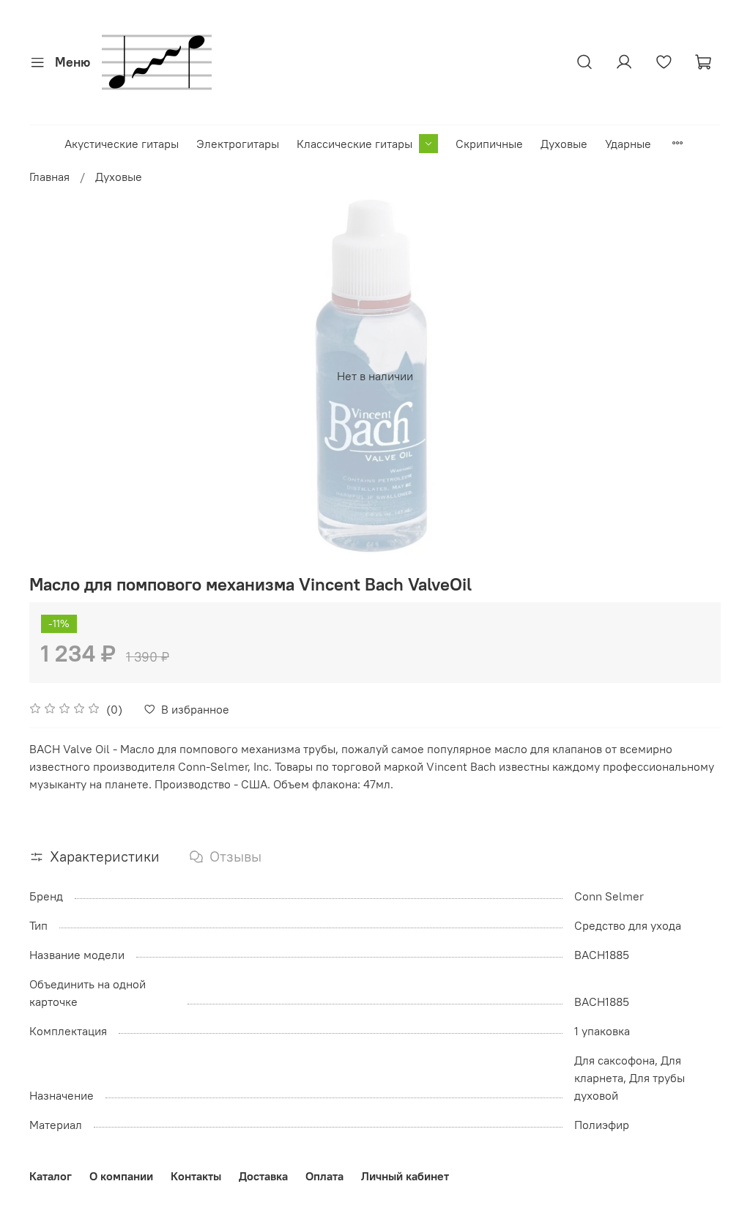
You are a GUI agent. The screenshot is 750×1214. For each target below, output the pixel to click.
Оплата (324, 1176)
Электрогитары (237, 143)
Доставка (263, 1176)
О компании (121, 1176)
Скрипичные (489, 143)
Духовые (564, 143)
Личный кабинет (405, 1176)
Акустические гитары (121, 143)
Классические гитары (354, 143)
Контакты (196, 1176)
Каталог (50, 1176)
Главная (49, 176)
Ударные (628, 143)
